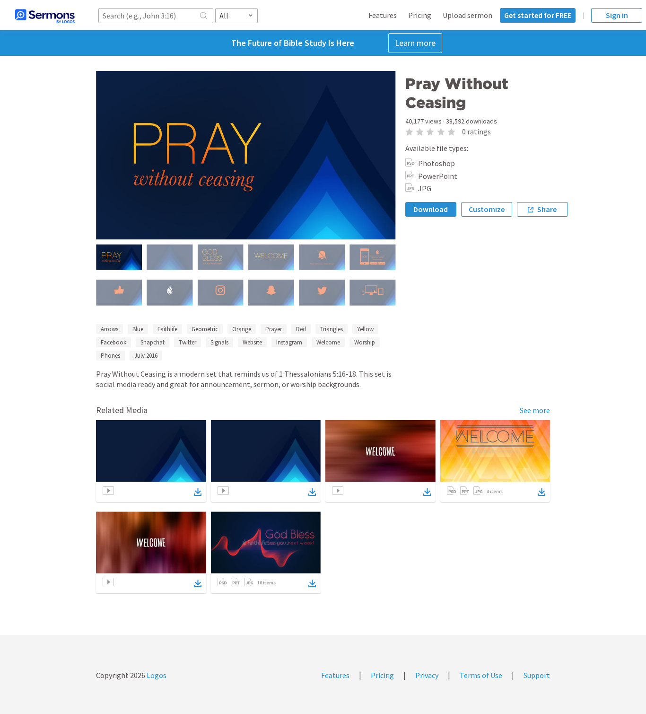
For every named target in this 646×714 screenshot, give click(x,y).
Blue (137, 329)
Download (430, 209)
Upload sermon (467, 15)
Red (301, 329)
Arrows (109, 329)
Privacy (426, 675)
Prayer (273, 329)
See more (535, 410)
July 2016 (145, 356)
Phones (110, 356)
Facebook (113, 342)
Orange (241, 329)
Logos (155, 675)
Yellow (365, 329)
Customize (487, 209)
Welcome (328, 342)
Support (537, 675)
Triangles (331, 329)
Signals (219, 342)
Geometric (205, 329)
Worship (364, 342)
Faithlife (167, 329)
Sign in (617, 15)
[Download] (197, 492)
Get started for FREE (537, 15)
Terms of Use (481, 675)
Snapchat (152, 342)
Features (382, 15)
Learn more (415, 42)
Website (252, 342)
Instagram (289, 342)
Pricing (419, 15)
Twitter (187, 342)
